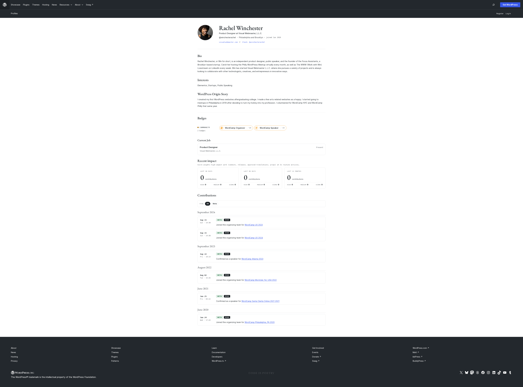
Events (315, 352)
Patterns (115, 361)
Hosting (14, 357)
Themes (115, 352)
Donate (316, 357)
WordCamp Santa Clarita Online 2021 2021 (260, 301)
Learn (214, 348)
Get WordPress (510, 5)
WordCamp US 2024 (254, 238)
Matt (416, 352)
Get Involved (318, 348)
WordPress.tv (219, 361)
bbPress (417, 357)
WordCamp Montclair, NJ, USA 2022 (261, 280)
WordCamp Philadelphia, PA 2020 (260, 322)
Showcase (116, 348)
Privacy (14, 361)
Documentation (219, 352)
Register (500, 14)
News (13, 352)
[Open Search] (493, 5)
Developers (217, 357)
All (208, 204)
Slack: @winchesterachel (253, 42)
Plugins (114, 357)
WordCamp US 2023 (254, 225)
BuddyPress (419, 361)
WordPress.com (421, 348)
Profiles (14, 13)
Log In (508, 14)
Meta (215, 204)
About (13, 348)
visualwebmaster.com (229, 42)
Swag (316, 361)
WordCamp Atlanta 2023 (252, 259)
